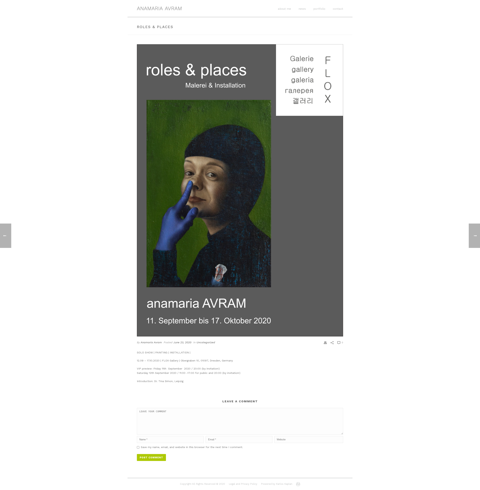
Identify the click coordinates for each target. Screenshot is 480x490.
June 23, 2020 (182, 342)
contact (338, 8)
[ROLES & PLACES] (240, 190)
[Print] (325, 342)
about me (284, 8)
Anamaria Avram (151, 342)
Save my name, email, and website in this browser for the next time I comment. (192, 447)
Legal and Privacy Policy (243, 484)
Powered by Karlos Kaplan (276, 484)
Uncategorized (205, 342)
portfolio (319, 8)
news (302, 8)
